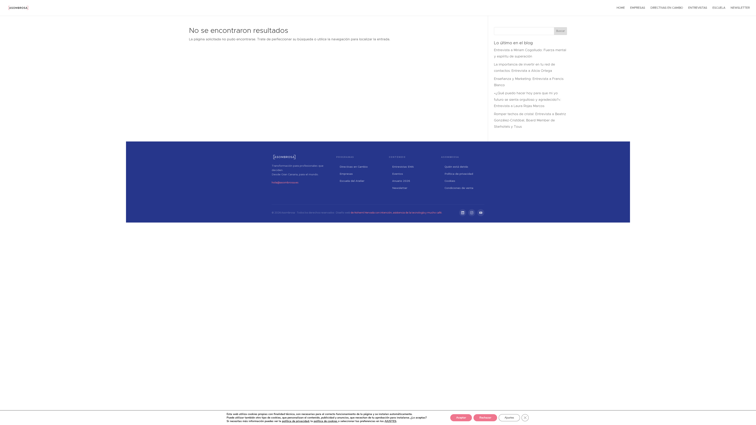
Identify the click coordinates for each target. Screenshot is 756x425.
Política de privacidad (459, 173)
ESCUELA (718, 7)
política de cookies (326, 421)
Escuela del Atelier (352, 180)
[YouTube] (480, 212)
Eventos (397, 173)
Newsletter (399, 187)
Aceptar (461, 417)
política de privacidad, (296, 421)
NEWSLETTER (740, 7)
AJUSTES (390, 421)
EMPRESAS (637, 7)
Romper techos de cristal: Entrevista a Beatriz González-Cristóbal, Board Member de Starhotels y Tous (530, 120)
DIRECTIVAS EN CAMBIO (666, 7)
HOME (621, 7)
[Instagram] (471, 212)
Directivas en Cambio (354, 166)
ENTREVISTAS (697, 7)
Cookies (450, 180)
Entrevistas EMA (403, 166)
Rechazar (485, 417)
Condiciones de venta (459, 187)
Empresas (346, 173)
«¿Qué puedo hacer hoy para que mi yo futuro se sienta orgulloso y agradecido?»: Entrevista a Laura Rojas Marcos (527, 99)
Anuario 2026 (401, 180)
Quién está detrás (456, 166)
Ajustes (509, 417)
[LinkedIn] (462, 212)
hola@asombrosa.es (285, 182)
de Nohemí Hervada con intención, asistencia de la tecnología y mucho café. (396, 212)
